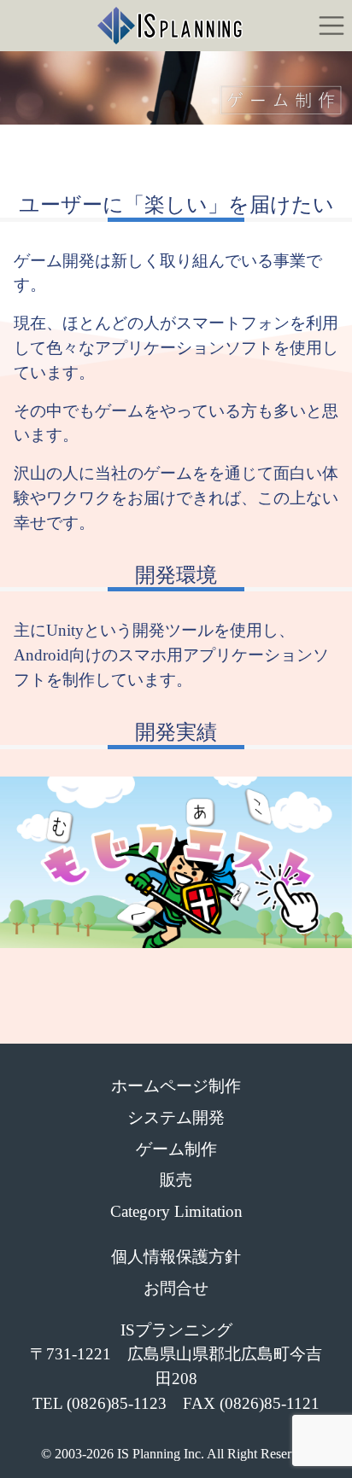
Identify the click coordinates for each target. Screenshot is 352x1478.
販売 (176, 1180)
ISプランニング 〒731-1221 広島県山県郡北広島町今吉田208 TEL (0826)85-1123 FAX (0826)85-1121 (176, 1366)
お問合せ (176, 1288)
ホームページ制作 (176, 1086)
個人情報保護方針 (176, 1257)
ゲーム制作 (176, 1149)
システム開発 (176, 1117)
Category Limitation (176, 1211)
